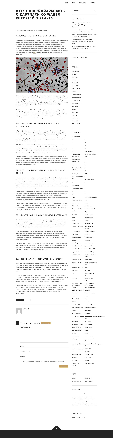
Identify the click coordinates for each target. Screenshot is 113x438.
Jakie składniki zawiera (78, 249)
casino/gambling (89, 217)
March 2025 (75, 121)
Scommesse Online (90, 304)
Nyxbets (74, 278)
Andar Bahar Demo (77, 200)
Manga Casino (88, 259)
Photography (88, 290)
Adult (73, 197)
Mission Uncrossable (77, 267)
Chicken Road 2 (89, 223)
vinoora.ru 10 (75, 336)
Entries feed (88, 378)
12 (72, 142)
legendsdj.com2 (76, 254)
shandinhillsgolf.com (77, 307)
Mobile (86, 267)
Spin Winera (88, 310)
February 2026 (76, 89)
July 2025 (74, 109)
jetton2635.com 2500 (90, 249)
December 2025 (76, 94)
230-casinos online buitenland (77, 169)
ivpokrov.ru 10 (88, 246)
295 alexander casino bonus (77, 177)
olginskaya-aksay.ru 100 (90, 279)
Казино (87, 360)
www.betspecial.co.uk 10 (77, 345)
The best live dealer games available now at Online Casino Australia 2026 (83, 47)
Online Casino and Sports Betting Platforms (77, 285)
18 (85, 148)
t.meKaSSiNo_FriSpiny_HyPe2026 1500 (81, 317)
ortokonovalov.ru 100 (77, 290)
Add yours (45, 323)
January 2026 (75, 91)
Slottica (74, 310)
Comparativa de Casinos (89, 227)
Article (86, 203)
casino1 (74, 220)
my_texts (87, 270)
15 (85, 145)
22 (72, 165)
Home (66, 2)
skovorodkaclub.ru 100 (90, 307)
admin (26, 309)
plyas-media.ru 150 (90, 293)
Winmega (74, 339)
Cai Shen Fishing (89, 214)
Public (28, 299)
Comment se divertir (77, 226)
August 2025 (75, 106)
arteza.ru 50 (75, 203)
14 (72, 145)
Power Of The (76, 299)
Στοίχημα (74, 357)
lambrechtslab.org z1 (90, 252)
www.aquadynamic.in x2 (90, 340)
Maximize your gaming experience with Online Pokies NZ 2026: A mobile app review (84, 35)
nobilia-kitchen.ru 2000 (89, 274)
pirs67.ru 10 (75, 293)
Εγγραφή (87, 351)
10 (72, 139)
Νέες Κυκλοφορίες (77, 354)
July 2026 (74, 74)
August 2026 (75, 71)
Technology (88, 321)
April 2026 (75, 83)
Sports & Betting (76, 313)
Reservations (82, 2)
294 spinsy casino (89, 173)
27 (85, 171)
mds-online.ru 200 (77, 262)
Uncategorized (88, 327)
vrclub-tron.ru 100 (89, 336)
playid (34, 52)
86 (72, 194)
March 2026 (75, 86)
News (73, 273)
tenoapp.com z (89, 324)
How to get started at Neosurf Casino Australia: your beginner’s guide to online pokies (82, 41)
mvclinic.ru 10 (75, 270)
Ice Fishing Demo (76, 243)
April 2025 (75, 118)
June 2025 (75, 112)
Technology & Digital (77, 324)
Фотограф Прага (89, 363)
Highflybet (87, 240)
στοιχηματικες (88, 357)
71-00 (73, 191)
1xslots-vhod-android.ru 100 (91, 155)
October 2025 (76, 100)
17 (72, 148)
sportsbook (88, 313)
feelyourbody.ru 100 (90, 231)
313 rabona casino (89, 179)
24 (85, 168)
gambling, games (76, 237)
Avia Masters (88, 206)
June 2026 (75, 77)
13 (85, 142)
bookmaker (75, 214)
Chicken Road (75, 223)
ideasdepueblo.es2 (77, 246)
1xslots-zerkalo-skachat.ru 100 (76, 160)
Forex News (75, 234)
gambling (87, 234)
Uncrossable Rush (76, 330)
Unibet (86, 330)
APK (86, 200)
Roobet (87, 302)
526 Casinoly (75, 185)
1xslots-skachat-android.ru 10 (76, 155)
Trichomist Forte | (76, 327)
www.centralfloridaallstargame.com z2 (94, 345)
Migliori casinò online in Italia (91, 263)
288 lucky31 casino (77, 173)
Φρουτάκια (75, 360)
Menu (73, 2)
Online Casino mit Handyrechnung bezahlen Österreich (90, 285)
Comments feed (76, 381)
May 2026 (75, 80)
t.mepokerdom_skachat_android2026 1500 (95, 317)
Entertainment (76, 231)
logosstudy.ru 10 (76, 259)
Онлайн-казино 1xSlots (76, 364)
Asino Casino (75, 206)
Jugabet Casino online (78, 252)
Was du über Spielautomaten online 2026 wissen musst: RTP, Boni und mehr (83, 30)
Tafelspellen (75, 321)
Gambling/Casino (89, 237)
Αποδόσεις (88, 348)
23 (85, 165)
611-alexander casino (77, 188)
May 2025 (75, 115)
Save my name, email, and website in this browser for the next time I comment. (44, 361)
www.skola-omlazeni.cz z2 (78, 349)
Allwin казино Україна (91, 197)
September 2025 (76, 103)
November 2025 (76, 97)
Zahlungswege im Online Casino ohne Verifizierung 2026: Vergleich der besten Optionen (82, 25)
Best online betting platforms (77, 210)
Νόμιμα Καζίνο (89, 354)
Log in (73, 378)
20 (85, 162)
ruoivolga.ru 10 (76, 304)
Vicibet (86, 333)
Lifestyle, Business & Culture (90, 255)
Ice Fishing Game (89, 243)
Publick (74, 302)
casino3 (87, 220)
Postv (86, 296)
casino (73, 217)
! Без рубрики (76, 136)
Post (73, 296)
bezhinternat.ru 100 (90, 209)
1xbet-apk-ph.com (89, 151)
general (74, 240)
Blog (86, 211)
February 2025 (76, 124)
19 (72, 151)
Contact (92, 2)
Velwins (74, 333)
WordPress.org (88, 381)
